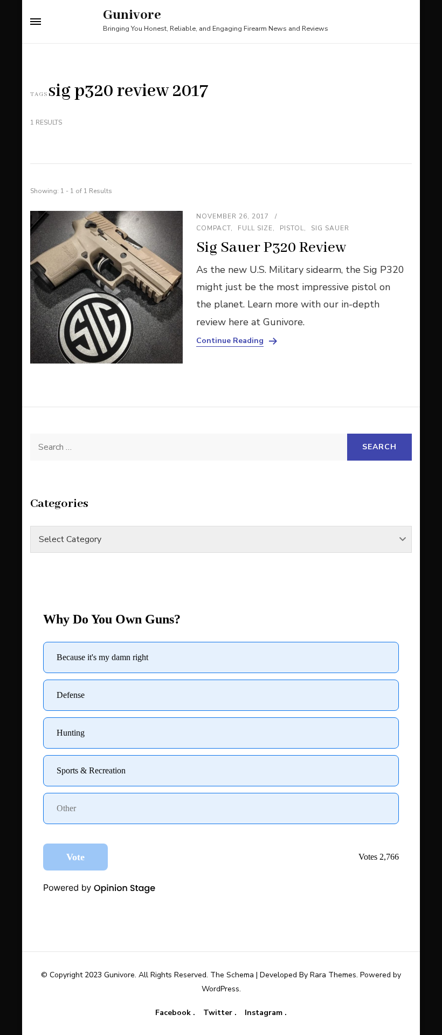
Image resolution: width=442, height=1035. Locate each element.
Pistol (292, 228)
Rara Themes (333, 975)
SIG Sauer (330, 228)
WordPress (220, 989)
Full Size (255, 228)
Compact (213, 228)
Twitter (218, 1013)
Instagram (265, 1013)
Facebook (174, 1013)
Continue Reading (230, 341)
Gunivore (132, 15)
